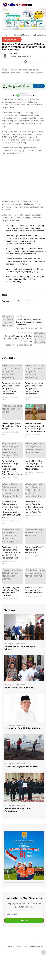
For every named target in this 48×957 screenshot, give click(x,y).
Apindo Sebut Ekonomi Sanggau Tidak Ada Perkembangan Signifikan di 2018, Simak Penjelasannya (12, 468)
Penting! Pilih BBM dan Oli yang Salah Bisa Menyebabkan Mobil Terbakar (34, 465)
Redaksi (7, 952)
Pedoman (22, 948)
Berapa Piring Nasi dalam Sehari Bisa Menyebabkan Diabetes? (10, 591)
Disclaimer (32, 948)
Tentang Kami (10, 948)
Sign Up (24, 920)
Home (4, 35)
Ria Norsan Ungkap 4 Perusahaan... (22, 766)
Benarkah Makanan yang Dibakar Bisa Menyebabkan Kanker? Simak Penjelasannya (11, 388)
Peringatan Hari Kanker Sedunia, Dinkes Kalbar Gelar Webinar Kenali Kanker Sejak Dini (34, 507)
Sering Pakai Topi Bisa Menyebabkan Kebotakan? (35, 550)
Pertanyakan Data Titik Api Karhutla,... (23, 728)
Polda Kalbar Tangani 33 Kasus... (20, 687)
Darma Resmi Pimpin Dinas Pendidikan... (17, 809)
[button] (36, 4)
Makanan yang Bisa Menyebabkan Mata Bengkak (11, 426)
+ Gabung (38, 86)
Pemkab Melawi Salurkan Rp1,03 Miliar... (20, 647)
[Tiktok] (32, 940)
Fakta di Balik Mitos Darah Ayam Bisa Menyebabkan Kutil (34, 590)
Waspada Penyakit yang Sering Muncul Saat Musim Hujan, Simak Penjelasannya (35, 427)
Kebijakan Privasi (20, 952)
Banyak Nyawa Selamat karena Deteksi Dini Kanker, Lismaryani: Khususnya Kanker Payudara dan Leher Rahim (11, 509)
